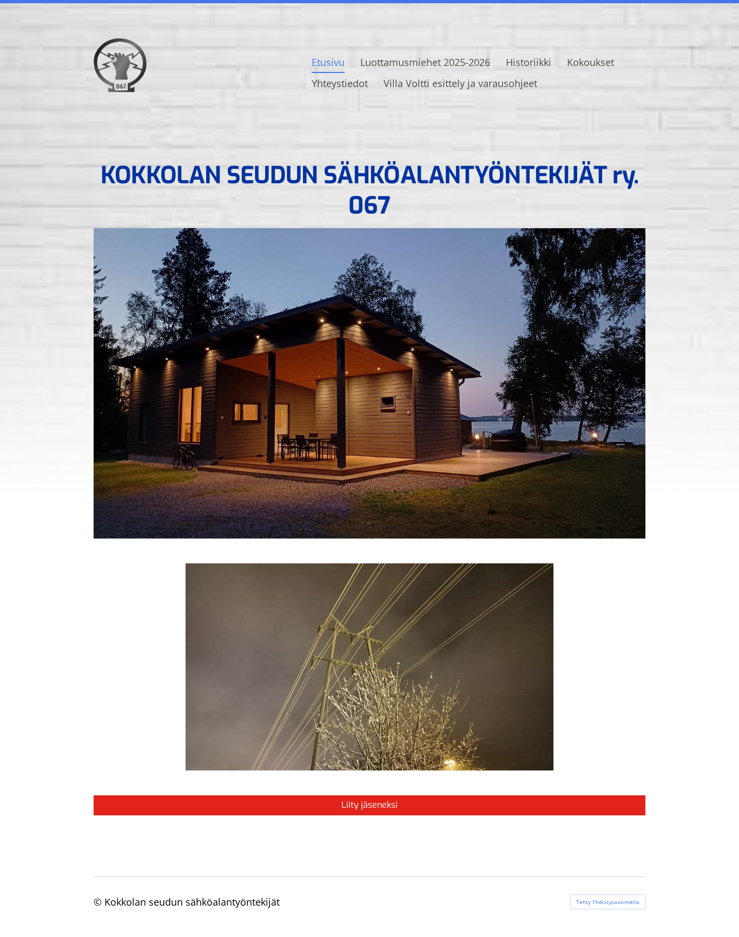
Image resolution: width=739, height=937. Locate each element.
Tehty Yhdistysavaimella (607, 902)
